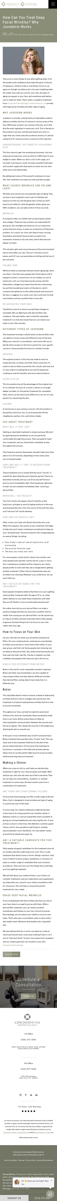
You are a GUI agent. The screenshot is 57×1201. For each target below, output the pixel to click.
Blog (11, 33)
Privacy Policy (31, 1160)
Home (5, 33)
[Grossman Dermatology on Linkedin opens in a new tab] (36, 1095)
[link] (28, 1039)
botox (14, 1132)
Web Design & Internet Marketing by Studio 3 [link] (28, 1155)
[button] (53, 4)
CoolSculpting (22, 1132)
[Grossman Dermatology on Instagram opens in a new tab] (21, 1095)
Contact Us (28, 996)
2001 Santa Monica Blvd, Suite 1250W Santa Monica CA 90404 (28, 1048)
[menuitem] (21, 1095)
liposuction (7, 1132)
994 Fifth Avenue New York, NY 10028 (28, 1077)
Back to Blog (11, 954)
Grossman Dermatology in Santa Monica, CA (26, 103)
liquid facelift (39, 1132)
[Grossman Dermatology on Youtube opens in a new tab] (31, 1095)
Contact (48, 1132)
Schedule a (29, 982)
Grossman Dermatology (13, 945)
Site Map (21, 1160)
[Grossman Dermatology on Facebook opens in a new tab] (26, 1095)
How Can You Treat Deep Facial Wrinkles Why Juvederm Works (28, 34)
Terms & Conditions (10, 1160)
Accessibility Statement (45, 1160)
